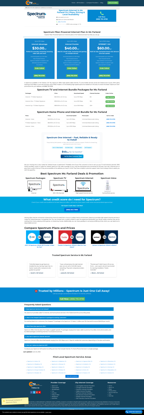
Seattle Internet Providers (84, 398)
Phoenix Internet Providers (84, 394)
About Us (111, 388)
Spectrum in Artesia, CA (58, 371)
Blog (101, 2)
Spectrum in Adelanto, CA (59, 362)
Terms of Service (113, 393)
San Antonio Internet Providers (85, 396)
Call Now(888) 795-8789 (102, 18)
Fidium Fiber (55, 396)
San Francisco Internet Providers (86, 399)
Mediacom (55, 398)
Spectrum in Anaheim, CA (83, 365)
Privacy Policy (112, 392)
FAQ (110, 395)
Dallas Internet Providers (83, 392)
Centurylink (55, 389)
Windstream (55, 390)
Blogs (110, 390)
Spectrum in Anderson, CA (107, 365)
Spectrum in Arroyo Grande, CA (36, 371)
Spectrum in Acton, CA (33, 362)
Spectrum (37, 7)
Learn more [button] (48, 412)
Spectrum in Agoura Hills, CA (84, 362)
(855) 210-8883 (113, 2)
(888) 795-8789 (62, 22)
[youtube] (39, 393)
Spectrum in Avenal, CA (107, 374)
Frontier (54, 394)
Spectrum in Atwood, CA (58, 374)
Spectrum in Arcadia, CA (83, 368)
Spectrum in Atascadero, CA (108, 371)
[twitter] (34, 393)
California (43, 7)
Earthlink (54, 399)
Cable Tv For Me (30, 7)
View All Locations (72, 377)
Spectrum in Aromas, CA (107, 368)
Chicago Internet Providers (84, 389)
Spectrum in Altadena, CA (34, 365)
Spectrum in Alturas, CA (58, 365)
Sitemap (111, 397)
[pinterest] (37, 393)
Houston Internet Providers (84, 390)
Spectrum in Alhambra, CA (108, 362)
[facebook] (31, 393)
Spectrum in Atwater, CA (34, 374)
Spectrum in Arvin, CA (82, 371)
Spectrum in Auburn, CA (83, 374)
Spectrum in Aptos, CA (58, 368)
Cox (53, 392)
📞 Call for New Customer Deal (72, 156)
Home (73, 2)
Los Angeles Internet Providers (85, 387)
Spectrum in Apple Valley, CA (35, 368)
